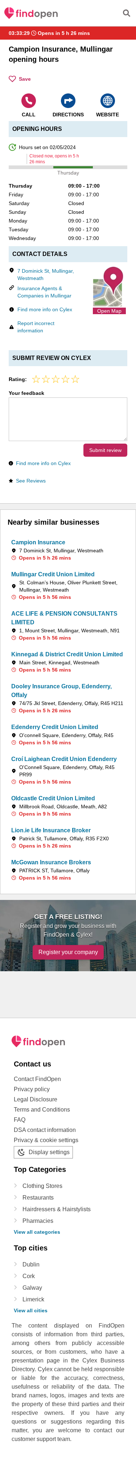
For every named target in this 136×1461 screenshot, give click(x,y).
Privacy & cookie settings (46, 1140)
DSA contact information (45, 1130)
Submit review (105, 450)
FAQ (19, 1120)
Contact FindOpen (37, 1079)
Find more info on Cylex (44, 309)
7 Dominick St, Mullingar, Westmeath (45, 274)
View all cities (31, 1310)
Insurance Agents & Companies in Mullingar (44, 292)
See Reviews (31, 481)
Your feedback (26, 393)
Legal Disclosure (35, 1099)
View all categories (37, 1232)
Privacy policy (32, 1089)
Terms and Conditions (42, 1109)
